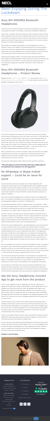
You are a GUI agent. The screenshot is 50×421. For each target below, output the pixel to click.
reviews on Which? (17, 78)
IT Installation (25, 391)
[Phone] (25, 404)
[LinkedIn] (21, 404)
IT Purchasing (25, 394)
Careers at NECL (9, 408)
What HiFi (27, 78)
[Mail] (28, 404)
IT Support (25, 387)
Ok (36, 418)
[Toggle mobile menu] (47, 4)
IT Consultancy (25, 384)
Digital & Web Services (25, 397)
